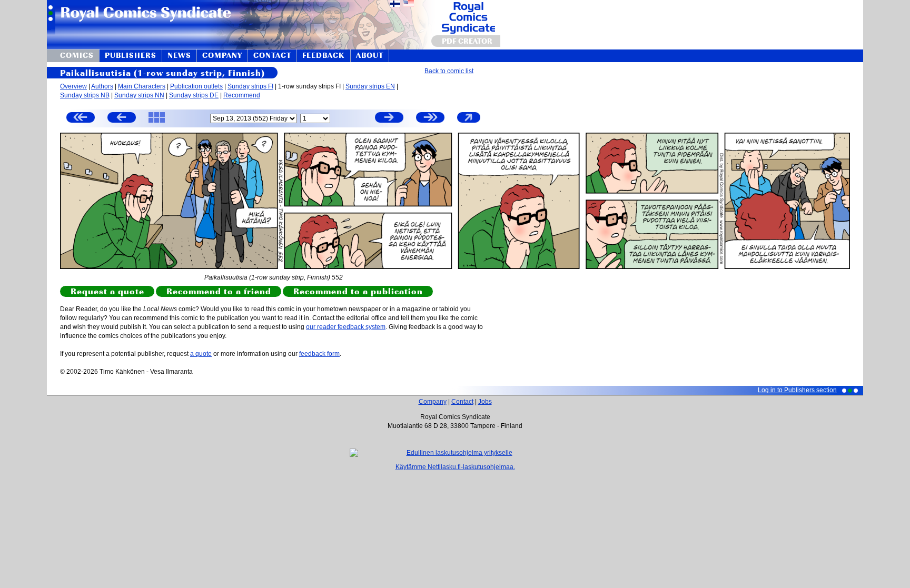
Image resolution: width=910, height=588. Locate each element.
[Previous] (121, 119)
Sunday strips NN (139, 95)
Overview (73, 86)
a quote (201, 353)
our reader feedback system (345, 327)
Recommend (241, 95)
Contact (462, 401)
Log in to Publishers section (797, 390)
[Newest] (430, 119)
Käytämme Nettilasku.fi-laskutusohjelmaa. (455, 467)
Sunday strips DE (194, 95)
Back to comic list (448, 71)
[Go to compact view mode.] (469, 122)
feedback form (319, 353)
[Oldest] (80, 119)
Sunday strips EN (370, 86)
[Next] (389, 119)
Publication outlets (196, 86)
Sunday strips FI (250, 86)
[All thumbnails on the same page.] (156, 122)
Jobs (485, 401)
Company (433, 401)
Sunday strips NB (85, 95)
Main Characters (141, 86)
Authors (102, 86)
